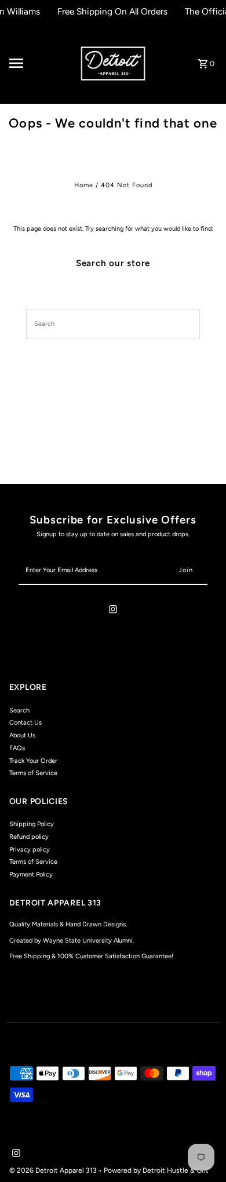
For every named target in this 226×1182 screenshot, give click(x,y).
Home (83, 185)
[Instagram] (113, 611)
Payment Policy (31, 874)
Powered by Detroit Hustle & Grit (156, 1170)
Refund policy (29, 837)
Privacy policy (29, 849)
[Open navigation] (40, 63)
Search (19, 710)
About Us (22, 735)
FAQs (17, 748)
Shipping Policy (31, 824)
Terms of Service (33, 773)
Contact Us (25, 722)
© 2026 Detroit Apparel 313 (54, 1170)
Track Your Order (33, 761)
